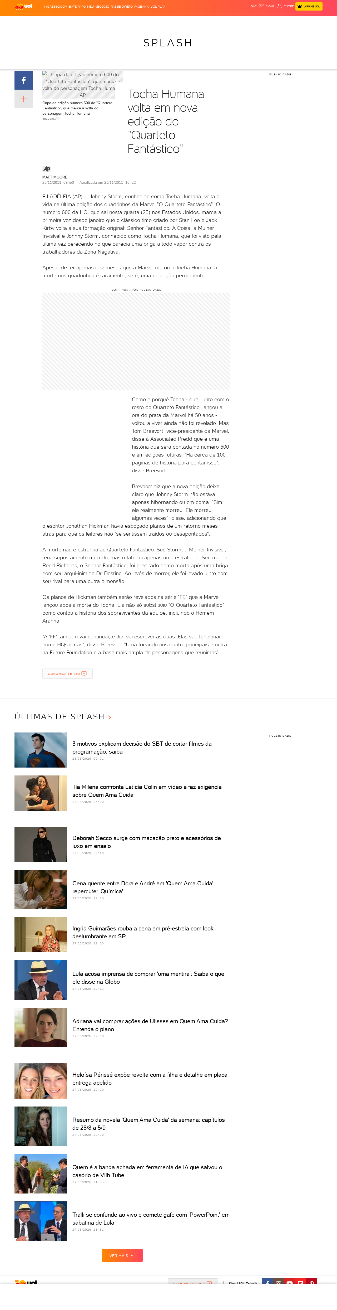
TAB (270, 21)
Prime (280, 21)
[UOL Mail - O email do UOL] (267, 6)
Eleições (56, 21)
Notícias (74, 21)
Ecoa (228, 21)
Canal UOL (243, 21)
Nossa (260, 21)
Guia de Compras (313, 21)
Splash (172, 21)
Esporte (156, 21)
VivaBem (207, 21)
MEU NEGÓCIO (98, 6)
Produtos (24, 21)
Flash (41, 21)
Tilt (219, 21)
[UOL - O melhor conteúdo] (23, 6)
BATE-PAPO (77, 6)
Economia (126, 21)
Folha (142, 21)
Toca (291, 21)
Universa (189, 21)
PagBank (141, 6)
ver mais (119, 1256)
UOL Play (157, 6)
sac (254, 6)
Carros (108, 21)
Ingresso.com (55, 6)
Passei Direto (122, 6)
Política (91, 21)
